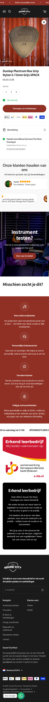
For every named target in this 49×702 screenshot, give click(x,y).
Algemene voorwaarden (11, 692)
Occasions (7, 610)
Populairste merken (11, 635)
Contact (6, 639)
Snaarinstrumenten (11, 605)
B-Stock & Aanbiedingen (8, 616)
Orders (30, 605)
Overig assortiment (11, 622)
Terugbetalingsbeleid (10, 689)
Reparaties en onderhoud (8, 628)
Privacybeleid (25, 689)
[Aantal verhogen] (16, 92)
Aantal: (6, 86)
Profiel (30, 610)
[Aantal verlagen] (6, 92)
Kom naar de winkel (24, 256)
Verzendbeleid (28, 692)
